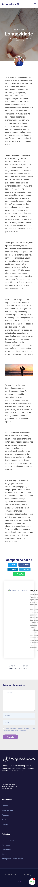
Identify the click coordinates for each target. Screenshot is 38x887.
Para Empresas (8, 840)
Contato (5, 824)
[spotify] (18, 777)
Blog (22, 29)
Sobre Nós (6, 806)
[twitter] (5, 777)
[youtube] (9, 777)
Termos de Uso (8, 879)
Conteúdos (6, 849)
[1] (32, 883)
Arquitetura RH (11, 4)
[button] (12, 565)
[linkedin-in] (12, 777)
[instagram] (15, 777)
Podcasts (5, 815)
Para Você (6, 845)
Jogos (4, 854)
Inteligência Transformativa (13, 859)
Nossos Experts (8, 810)
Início (16, 29)
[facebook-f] (2, 777)
